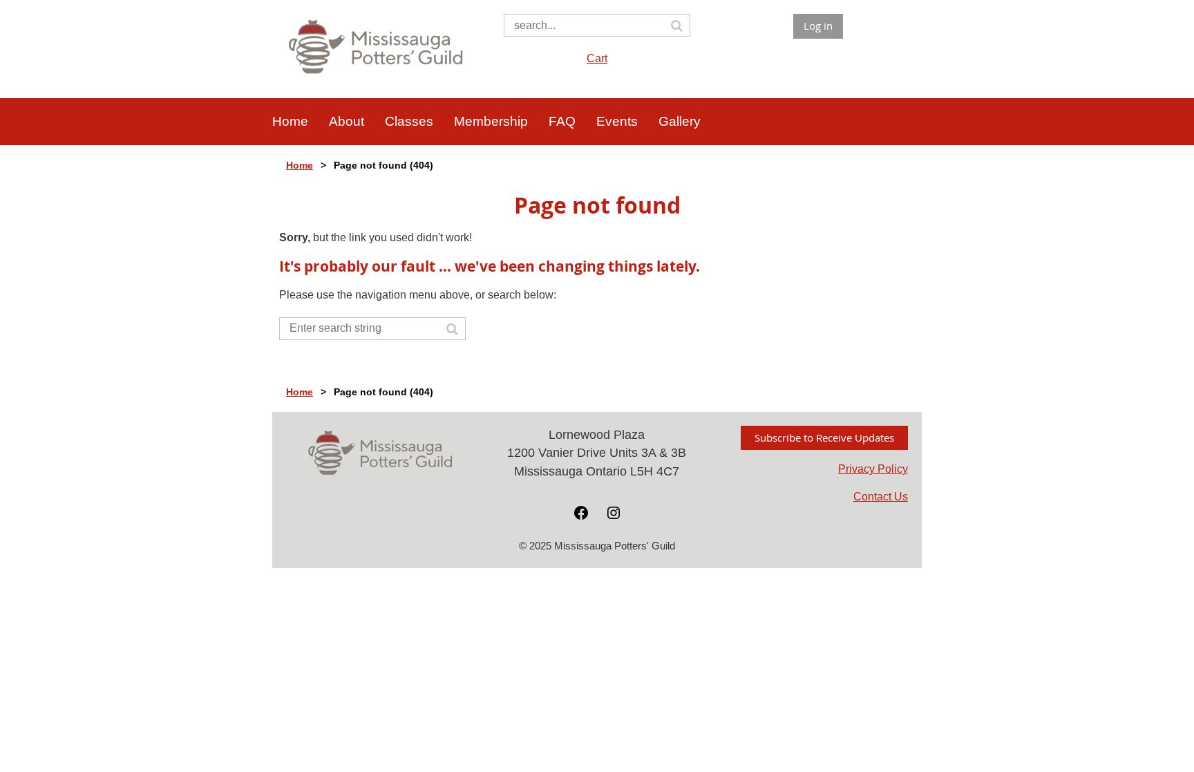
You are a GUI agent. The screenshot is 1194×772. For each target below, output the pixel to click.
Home (299, 165)
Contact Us (880, 496)
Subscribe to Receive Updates (824, 437)
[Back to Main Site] (376, 76)
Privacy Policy (873, 469)
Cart (597, 58)
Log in (818, 25)
